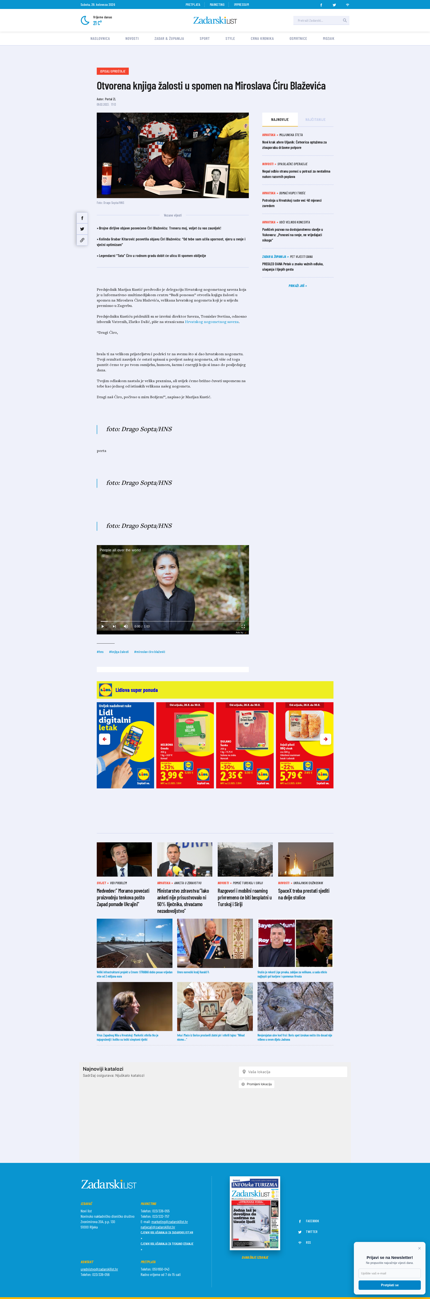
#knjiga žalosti (119, 651)
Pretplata (193, 4)
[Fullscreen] (243, 626)
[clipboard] (82, 240)
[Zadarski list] (215, 20)
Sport (205, 38)
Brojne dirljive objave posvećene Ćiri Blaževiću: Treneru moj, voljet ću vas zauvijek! (160, 227)
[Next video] (114, 626)
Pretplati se (390, 1285)
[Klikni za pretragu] (344, 20)
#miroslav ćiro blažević (149, 651)
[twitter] (334, 3)
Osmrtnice (298, 38)
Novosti (132, 38)
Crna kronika (262, 38)
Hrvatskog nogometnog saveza (212, 322)
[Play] (102, 626)
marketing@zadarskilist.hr (169, 1221)
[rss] (347, 3)
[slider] (173, 621)
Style (230, 38)
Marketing (217, 4)
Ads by (239, 632)
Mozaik (328, 38)
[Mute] (126, 626)
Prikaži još (297, 285)
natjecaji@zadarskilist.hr (158, 1226)
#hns (100, 651)
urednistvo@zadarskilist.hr (99, 1269)
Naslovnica (100, 38)
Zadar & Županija (169, 38)
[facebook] (321, 3)
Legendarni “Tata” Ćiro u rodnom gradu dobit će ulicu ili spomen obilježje (152, 255)
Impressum (241, 4)
